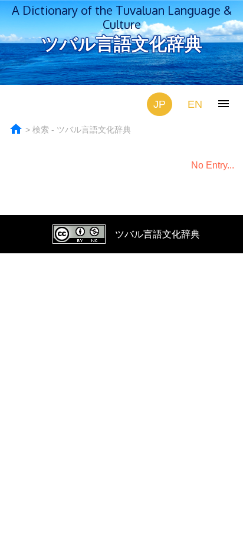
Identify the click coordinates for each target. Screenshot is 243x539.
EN (195, 104)
